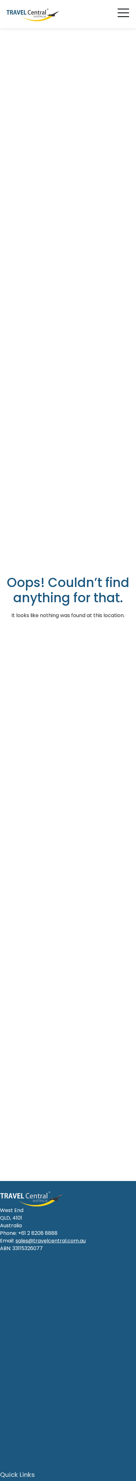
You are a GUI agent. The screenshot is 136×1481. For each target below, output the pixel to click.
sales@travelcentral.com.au (50, 1240)
